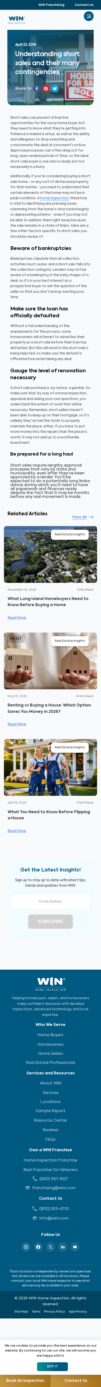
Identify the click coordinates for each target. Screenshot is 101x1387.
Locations (50, 1102)
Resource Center (50, 1121)
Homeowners (50, 1045)
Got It (52, 1366)
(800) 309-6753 (54, 1209)
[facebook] (37, 89)
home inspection (54, 198)
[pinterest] (46, 89)
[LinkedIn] (62, 1247)
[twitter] (55, 89)
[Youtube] (75, 1247)
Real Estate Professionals (50, 1063)
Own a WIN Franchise (50, 1150)
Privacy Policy (54, 1311)
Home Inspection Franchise (50, 1161)
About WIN (50, 1083)
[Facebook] (38, 1247)
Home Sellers (50, 1054)
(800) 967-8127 (53, 1179)
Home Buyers (50, 1035)
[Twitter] (50, 1247)
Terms (36, 1311)
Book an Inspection (25, 1381)
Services (51, 1093)
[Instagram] (26, 1247)
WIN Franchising (51, 5)
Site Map (21, 1311)
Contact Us (84, 5)
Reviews (50, 1130)
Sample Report (50, 1111)
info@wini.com (54, 1219)
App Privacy (78, 1311)
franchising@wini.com (54, 1188)
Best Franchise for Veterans (50, 1170)
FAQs (50, 1140)
